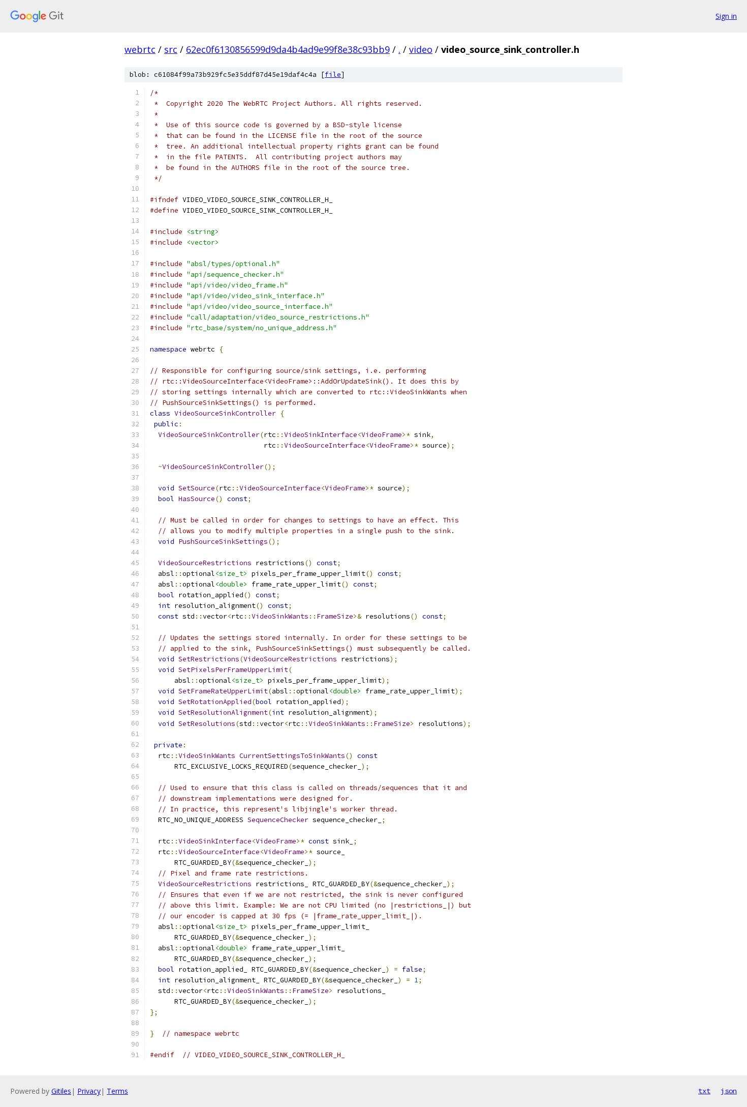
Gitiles (61, 1091)
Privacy (89, 1091)
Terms (117, 1091)
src (170, 49)
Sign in (726, 16)
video (420, 49)
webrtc (139, 49)
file (333, 74)
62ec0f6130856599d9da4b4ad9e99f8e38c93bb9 (288, 49)
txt (704, 1090)
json (729, 1090)
